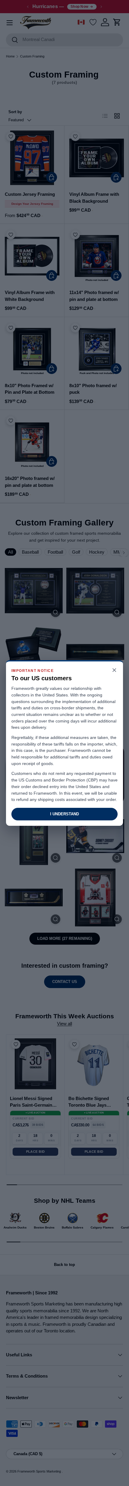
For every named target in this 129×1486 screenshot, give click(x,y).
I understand (64, 814)
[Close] (114, 670)
